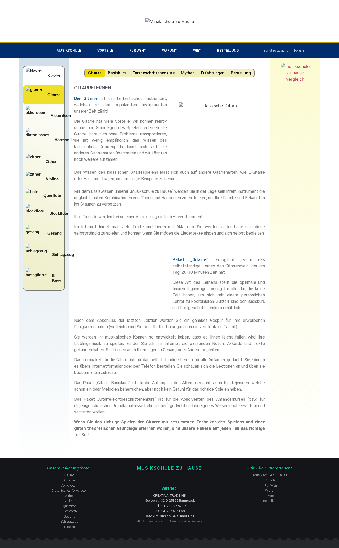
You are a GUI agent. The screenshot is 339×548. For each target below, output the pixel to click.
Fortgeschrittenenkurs (154, 73)
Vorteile (105, 50)
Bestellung (228, 50)
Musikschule (69, 50)
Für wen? (138, 50)
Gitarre (94, 73)
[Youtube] (169, 477)
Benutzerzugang (276, 50)
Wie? (197, 50)
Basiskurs (117, 73)
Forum (299, 50)
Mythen (188, 73)
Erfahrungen (213, 73)
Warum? (169, 50)
